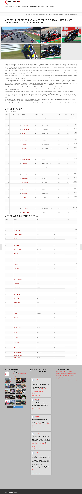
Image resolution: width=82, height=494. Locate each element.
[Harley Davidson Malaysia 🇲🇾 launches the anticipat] (18, 397)
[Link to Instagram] (76, 491)
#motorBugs (39, 390)
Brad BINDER (24, 140)
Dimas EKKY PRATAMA (18, 350)
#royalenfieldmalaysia (36, 423)
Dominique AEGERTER (26, 167)
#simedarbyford (39, 406)
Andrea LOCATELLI (25, 152)
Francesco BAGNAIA (25, 118)
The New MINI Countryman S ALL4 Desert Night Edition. (64, 371)
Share (39, 395)
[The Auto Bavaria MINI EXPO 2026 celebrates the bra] (23, 386)
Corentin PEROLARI (17, 352)
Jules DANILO (24, 201)
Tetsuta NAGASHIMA (18, 309)
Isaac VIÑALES (24, 197)
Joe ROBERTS (24, 193)
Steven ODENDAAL (25, 189)
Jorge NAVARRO (25, 163)
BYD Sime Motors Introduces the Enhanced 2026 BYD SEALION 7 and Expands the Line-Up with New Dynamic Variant (66, 381)
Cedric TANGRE (17, 357)
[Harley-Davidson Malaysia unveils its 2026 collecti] (18, 391)
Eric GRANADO (24, 204)
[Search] (76, 6)
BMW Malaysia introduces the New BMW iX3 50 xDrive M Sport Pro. (66, 373)
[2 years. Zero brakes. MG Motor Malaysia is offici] (7, 391)
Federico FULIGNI (25, 208)
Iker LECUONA (24, 174)
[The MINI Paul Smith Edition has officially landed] (12, 391)
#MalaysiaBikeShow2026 (36, 443)
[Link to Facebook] (73, 491)
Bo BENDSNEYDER (25, 178)
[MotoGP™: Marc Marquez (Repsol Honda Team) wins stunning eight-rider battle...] (81, 247)
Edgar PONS (16, 329)
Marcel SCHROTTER (25, 129)
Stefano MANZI (17, 302)
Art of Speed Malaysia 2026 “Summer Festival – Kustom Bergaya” (65, 375)
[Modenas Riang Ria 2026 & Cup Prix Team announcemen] (12, 402)
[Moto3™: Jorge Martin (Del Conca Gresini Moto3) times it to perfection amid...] (1, 247)
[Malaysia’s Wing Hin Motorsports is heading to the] (18, 386)
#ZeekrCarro (34, 390)
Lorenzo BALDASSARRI (26, 212)
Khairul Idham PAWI (25, 186)
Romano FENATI (17, 294)
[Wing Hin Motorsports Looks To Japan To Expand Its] (18, 402)
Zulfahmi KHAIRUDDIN (18, 355)
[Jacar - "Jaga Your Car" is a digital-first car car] (7, 386)
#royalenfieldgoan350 (44, 423)
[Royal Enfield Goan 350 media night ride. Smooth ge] (18, 380)
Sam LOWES (24, 148)
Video (35, 426)
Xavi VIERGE (16, 242)
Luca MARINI (24, 144)
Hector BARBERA (17, 291)
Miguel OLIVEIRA (25, 137)
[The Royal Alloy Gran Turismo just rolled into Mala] (23, 391)
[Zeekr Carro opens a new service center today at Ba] (7, 380)
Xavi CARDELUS (17, 347)
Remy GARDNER (25, 182)
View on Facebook (34, 395)
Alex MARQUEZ (25, 125)
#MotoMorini (34, 444)
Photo (35, 393)
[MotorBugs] (33, 370)
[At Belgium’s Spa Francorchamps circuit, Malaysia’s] (23, 397)
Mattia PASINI (24, 155)
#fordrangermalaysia (36, 408)
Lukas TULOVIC (17, 342)
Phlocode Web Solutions (14, 492)
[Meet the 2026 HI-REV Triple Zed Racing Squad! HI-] (12, 386)
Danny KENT (16, 313)
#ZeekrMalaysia (39, 388)
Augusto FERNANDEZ (26, 159)
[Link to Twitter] (75, 491)
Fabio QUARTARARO (25, 121)
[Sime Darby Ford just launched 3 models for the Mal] (12, 380)
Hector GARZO (16, 340)
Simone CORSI (24, 170)
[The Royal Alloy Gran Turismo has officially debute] (7, 397)
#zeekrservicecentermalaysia (37, 391)
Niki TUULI (16, 332)
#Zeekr (44, 388)
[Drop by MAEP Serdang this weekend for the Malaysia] (23, 380)
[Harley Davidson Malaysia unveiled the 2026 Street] (12, 397)
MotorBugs (37, 379)
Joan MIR (23, 133)
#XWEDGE (39, 444)
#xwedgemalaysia (44, 444)
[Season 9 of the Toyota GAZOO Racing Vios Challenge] (7, 402)
